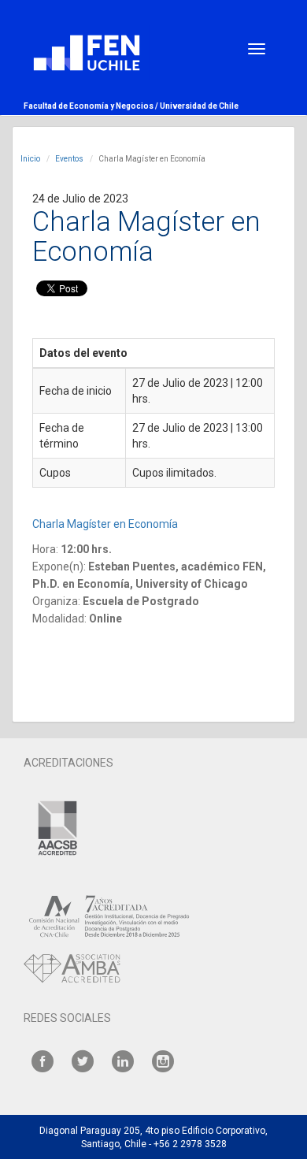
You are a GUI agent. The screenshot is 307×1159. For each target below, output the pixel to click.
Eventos (69, 158)
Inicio (30, 158)
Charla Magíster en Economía (106, 524)
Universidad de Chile (199, 106)
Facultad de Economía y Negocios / (92, 106)
